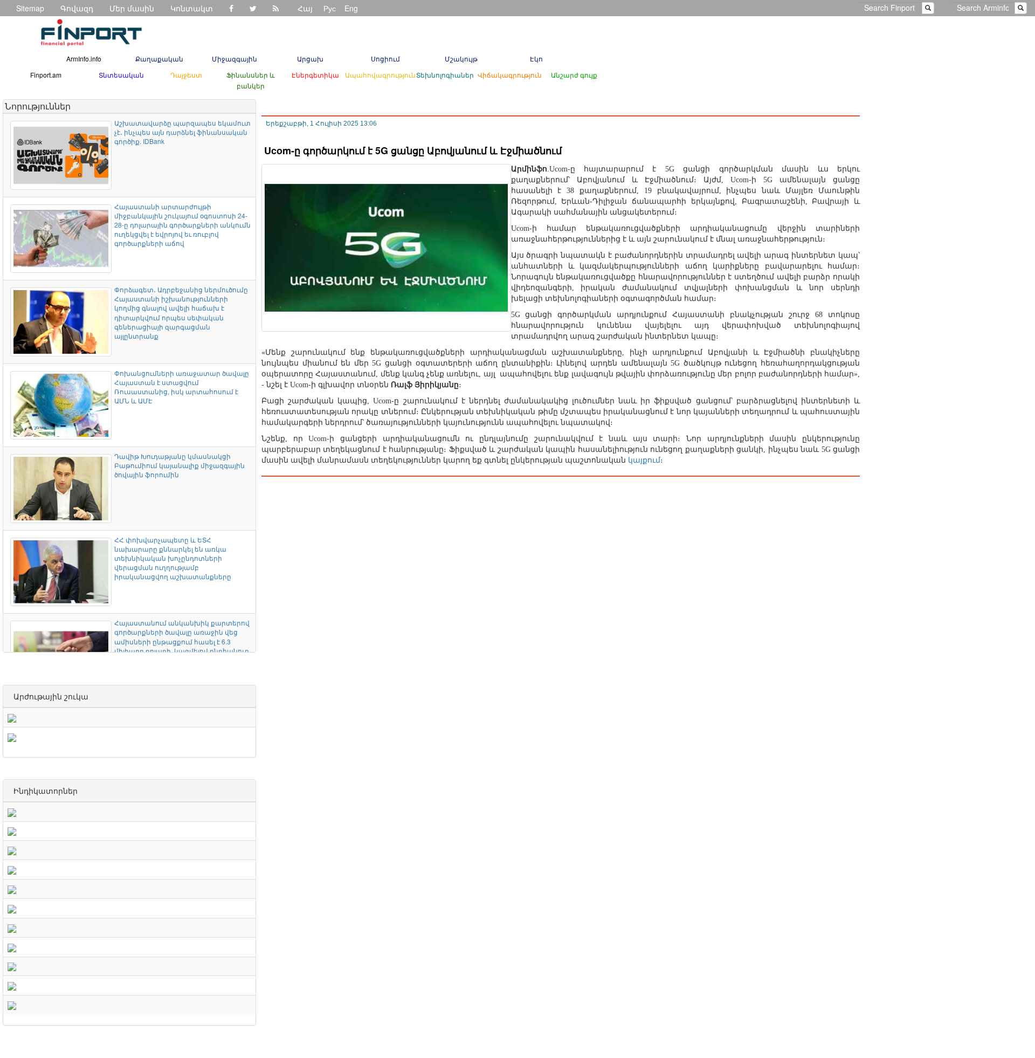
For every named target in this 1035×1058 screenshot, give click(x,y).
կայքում (644, 460)
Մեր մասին (131, 8)
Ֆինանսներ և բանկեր (250, 80)
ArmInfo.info (83, 58)
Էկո (536, 58)
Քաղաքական (159, 58)
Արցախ (310, 58)
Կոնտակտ (191, 8)
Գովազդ (76, 8)
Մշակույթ (461, 58)
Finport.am (45, 74)
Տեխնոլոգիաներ (445, 74)
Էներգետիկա (315, 74)
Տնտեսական (121, 74)
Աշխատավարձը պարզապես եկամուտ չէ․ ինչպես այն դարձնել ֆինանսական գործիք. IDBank (182, 132)
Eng (351, 8)
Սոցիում (385, 58)
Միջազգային (234, 58)
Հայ (305, 8)
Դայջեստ (186, 74)
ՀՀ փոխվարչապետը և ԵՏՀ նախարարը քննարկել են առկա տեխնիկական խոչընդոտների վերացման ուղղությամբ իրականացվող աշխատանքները (172, 558)
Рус (329, 8)
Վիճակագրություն (510, 74)
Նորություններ (38, 106)
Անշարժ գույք (574, 74)
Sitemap (30, 8)
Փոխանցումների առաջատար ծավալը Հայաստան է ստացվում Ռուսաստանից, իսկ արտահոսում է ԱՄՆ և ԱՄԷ (181, 386)
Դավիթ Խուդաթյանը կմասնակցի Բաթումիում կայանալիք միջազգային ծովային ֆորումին (179, 465)
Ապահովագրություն (380, 74)
